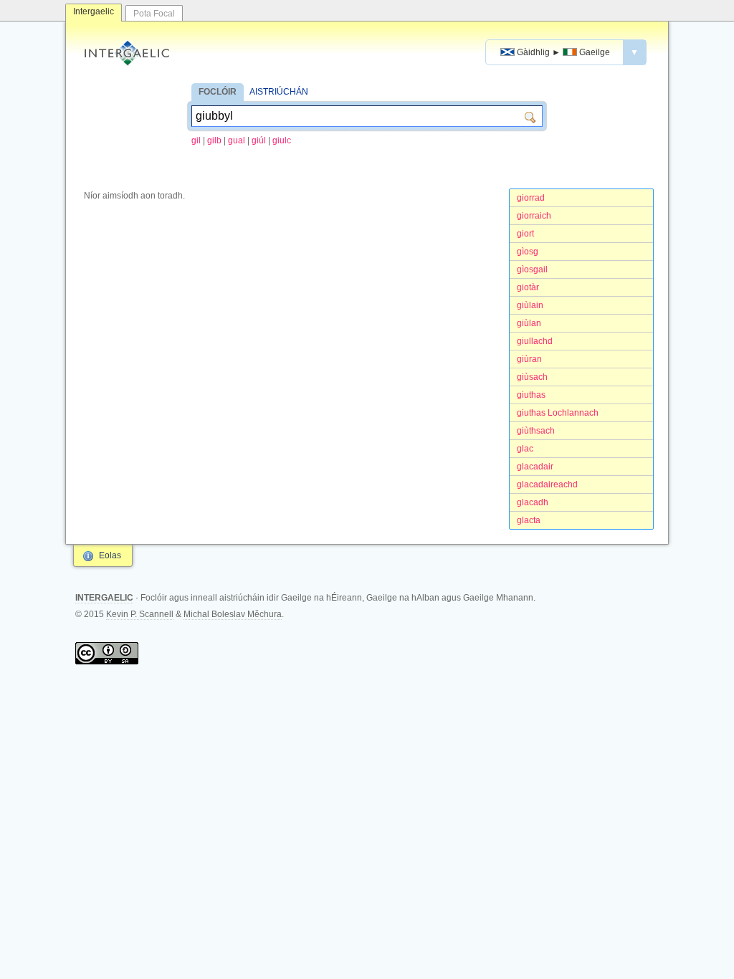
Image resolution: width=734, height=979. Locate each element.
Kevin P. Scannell (139, 614)
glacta (528, 520)
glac (525, 449)
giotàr (528, 287)
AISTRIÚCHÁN (278, 92)
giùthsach (536, 431)
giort (525, 234)
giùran (529, 359)
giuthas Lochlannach (558, 413)
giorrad (531, 198)
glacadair (535, 467)
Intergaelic (93, 11)
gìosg (527, 252)
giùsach (532, 377)
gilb (214, 140)
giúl (259, 140)
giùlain (530, 305)
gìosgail (532, 269)
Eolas (110, 555)
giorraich (534, 216)
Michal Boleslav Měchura (233, 614)
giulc (281, 140)
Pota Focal (154, 14)
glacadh (532, 502)
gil (196, 140)
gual (236, 140)
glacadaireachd (547, 484)
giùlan (529, 323)
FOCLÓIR (218, 92)
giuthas (531, 395)
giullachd (535, 341)
